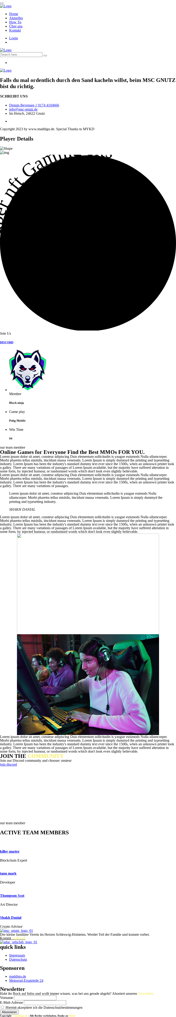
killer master (9, 851)
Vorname (6, 998)
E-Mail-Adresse (11, 1002)
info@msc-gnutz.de (23, 109)
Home (13, 14)
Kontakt (15, 30)
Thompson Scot (12, 896)
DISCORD (6, 342)
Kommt (12, 938)
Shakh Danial (10, 917)
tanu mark (8, 873)
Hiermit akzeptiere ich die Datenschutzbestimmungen (43, 1007)
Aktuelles (16, 18)
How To (15, 22)
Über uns (15, 26)
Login (13, 38)
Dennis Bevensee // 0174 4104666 (34, 105)
